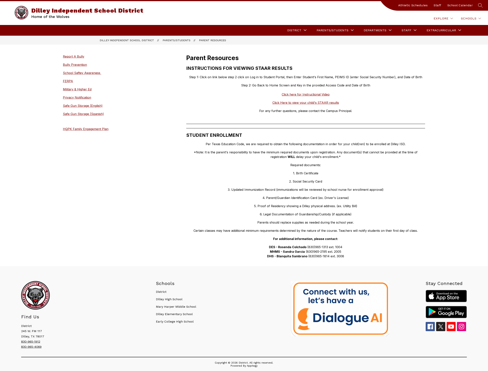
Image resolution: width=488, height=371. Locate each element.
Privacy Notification (77, 97)
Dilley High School (169, 299)
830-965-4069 (31, 346)
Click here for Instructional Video (306, 94)
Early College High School (175, 321)
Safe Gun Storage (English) (83, 106)
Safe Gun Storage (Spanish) (83, 114)
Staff (437, 5)
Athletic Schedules (413, 5)
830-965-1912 (30, 341)
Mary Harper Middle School (176, 306)
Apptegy (252, 365)
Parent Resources (212, 40)
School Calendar (460, 5)
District (161, 292)
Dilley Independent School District (127, 40)
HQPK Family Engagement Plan (85, 129)
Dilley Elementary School (174, 314)
